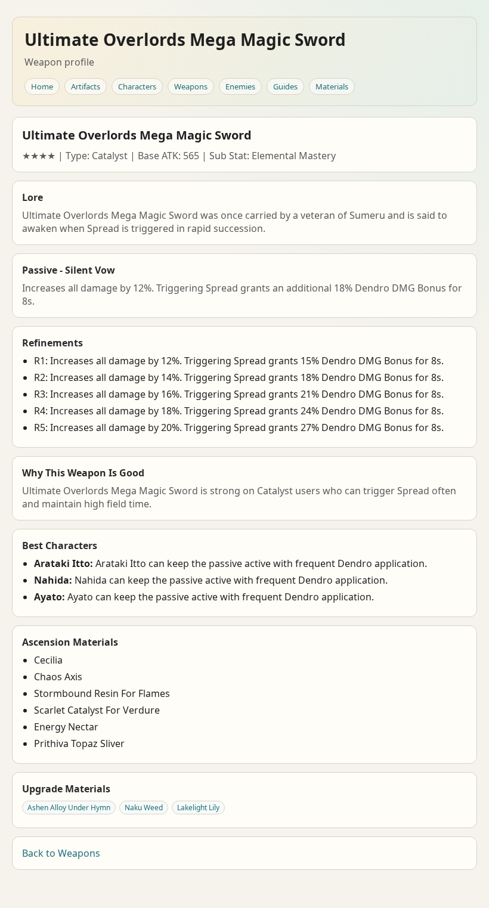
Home (42, 86)
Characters (137, 86)
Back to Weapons (61, 853)
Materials (331, 86)
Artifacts (85, 86)
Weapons (191, 86)
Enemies (240, 86)
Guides (285, 86)
